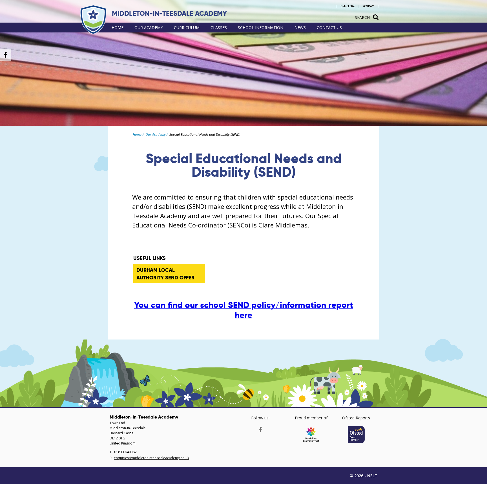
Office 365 (347, 6)
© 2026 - (363, 475)
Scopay (368, 6)
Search (362, 17)
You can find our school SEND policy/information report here (243, 310)
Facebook (260, 428)
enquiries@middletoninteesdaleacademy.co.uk (151, 457)
